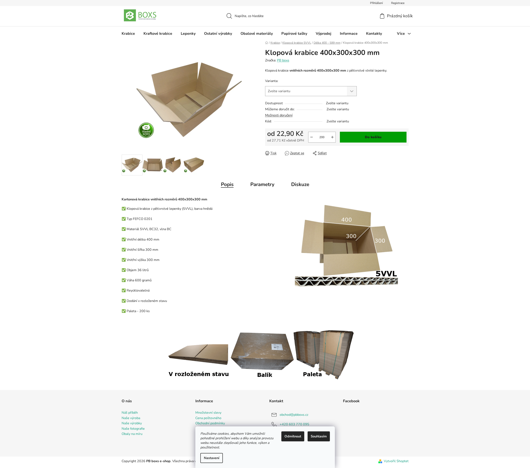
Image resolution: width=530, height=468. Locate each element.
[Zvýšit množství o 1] (332, 137)
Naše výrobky (132, 423)
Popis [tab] (227, 184)
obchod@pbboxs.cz (294, 414)
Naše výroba (131, 418)
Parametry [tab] (262, 184)
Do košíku (373, 137)
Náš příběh (130, 413)
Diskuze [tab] (300, 184)
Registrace (397, 3)
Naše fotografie (133, 429)
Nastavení (211, 458)
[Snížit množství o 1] (311, 137)
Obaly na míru (132, 434)
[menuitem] (128, 33)
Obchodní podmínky (210, 423)
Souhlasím (319, 436)
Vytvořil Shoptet (396, 461)
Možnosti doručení (279, 115)
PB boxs (283, 60)
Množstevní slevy (208, 413)
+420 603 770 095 (294, 424)
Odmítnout (292, 436)
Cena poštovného (208, 418)
